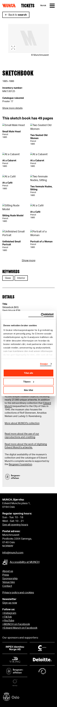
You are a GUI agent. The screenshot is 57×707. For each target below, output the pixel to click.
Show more (28, 260)
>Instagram (9, 613)
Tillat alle (28, 373)
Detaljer (44, 364)
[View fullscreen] (28, 38)
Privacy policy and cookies (18, 592)
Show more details (12, 108)
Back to (17, 15)
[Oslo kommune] (28, 697)
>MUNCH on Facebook (16, 624)
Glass (8, 278)
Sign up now (9, 603)
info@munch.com (12, 552)
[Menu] (52, 6)
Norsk (43, 6)
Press (5, 575)
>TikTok (7, 617)
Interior (21, 278)
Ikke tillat (28, 390)
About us (7, 571)
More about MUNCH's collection (22, 423)
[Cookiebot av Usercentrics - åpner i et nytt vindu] (41, 315)
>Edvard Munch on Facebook (19, 628)
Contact (7, 586)
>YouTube (8, 620)
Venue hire (8, 582)
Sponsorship (10, 578)
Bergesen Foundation (20, 464)
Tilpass (27, 381)
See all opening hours (15, 524)
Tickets (27, 6)
